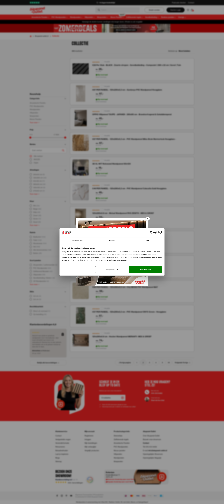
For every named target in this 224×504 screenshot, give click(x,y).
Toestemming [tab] (76, 240)
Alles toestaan (145, 269)
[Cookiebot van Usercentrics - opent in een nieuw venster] (152, 233)
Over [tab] (147, 240)
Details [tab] (112, 240)
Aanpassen (110, 269)
